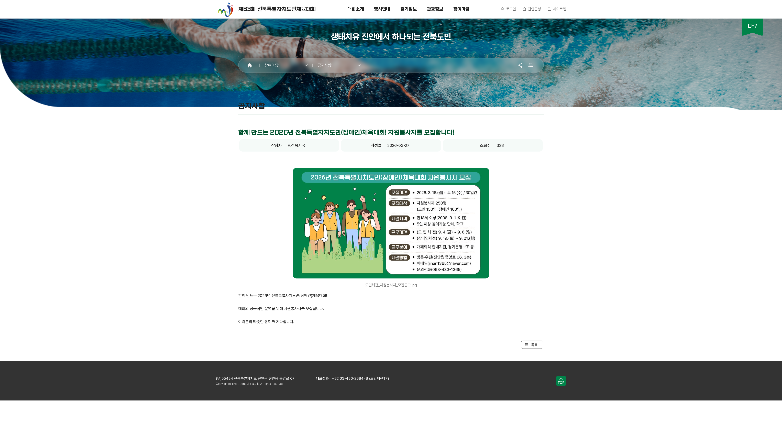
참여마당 (461, 9)
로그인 (511, 9)
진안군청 (534, 9)
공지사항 (324, 65)
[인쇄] (530, 65)
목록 (534, 345)
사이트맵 (559, 9)
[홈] (250, 65)
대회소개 (355, 9)
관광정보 (435, 9)
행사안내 (382, 9)
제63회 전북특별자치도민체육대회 (277, 9)
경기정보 (408, 9)
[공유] (520, 65)
